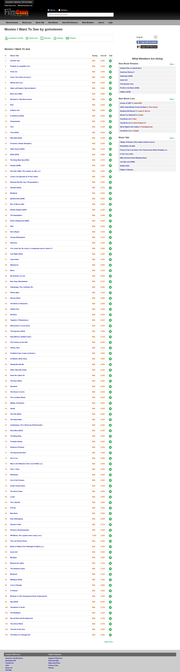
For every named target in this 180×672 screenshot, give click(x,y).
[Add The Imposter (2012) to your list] (110, 331)
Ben (135, 119)
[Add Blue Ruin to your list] (110, 513)
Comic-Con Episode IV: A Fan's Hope (24, 176)
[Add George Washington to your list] (110, 237)
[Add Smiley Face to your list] (110, 309)
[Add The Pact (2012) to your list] (110, 381)
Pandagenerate (147, 127)
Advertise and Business (14, 658)
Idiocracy (13, 243)
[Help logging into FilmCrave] (155, 38)
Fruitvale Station (16, 441)
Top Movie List (125, 119)
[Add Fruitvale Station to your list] (110, 441)
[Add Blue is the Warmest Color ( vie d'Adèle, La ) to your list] (110, 464)
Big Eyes (13, 557)
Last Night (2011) (16, 254)
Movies (52, 10)
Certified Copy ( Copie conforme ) (22, 353)
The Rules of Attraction (19, 303)
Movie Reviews (12, 23)
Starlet (12, 408)
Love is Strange (16, 585)
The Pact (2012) (16, 381)
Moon (12, 270)
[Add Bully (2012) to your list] (110, 154)
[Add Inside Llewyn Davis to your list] (110, 486)
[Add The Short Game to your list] (110, 491)
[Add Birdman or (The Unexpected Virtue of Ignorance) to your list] (110, 596)
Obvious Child (15, 524)
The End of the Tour (17, 629)
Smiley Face (14, 309)
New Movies (53, 23)
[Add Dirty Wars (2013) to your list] (110, 430)
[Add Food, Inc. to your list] (110, 72)
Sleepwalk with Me (17, 364)
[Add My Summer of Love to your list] (110, 276)
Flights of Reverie (126, 170)
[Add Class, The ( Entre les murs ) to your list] (110, 77)
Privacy (51, 668)
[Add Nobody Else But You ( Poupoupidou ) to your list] (110, 182)
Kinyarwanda (15, 121)
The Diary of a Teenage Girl (20, 635)
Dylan (141, 115)
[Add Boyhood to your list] (110, 574)
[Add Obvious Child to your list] (110, 524)
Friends (73, 38)
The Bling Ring (15, 436)
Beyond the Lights (17, 563)
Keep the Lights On (17, 375)
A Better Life (15, 110)
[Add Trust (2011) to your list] (110, 132)
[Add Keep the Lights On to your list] (110, 375)
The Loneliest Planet (17, 397)
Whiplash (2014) (16, 579)
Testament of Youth (17, 607)
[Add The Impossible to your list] (110, 419)
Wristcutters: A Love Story (20, 326)
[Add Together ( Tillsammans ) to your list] (110, 320)
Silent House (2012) (17, 149)
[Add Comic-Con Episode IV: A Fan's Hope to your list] (110, 176)
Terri (12, 127)
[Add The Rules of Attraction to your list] (110, 303)
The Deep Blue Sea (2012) (19, 160)
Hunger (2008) (15, 165)
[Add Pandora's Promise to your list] (110, 447)
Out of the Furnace (17, 480)
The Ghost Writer (16, 624)
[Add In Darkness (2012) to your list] (110, 116)
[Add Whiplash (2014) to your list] (110, 579)
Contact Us (9, 663)
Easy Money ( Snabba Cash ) (20, 337)
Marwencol (14, 265)
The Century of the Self (18, 342)
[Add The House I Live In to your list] (110, 392)
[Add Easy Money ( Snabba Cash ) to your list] (110, 337)
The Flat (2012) (15, 414)
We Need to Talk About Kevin (21, 99)
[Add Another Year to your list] (110, 61)
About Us (8, 668)
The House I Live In (17, 392)
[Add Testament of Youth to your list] (110, 607)
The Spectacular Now (18, 453)
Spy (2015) (14, 602)
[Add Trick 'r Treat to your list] (110, 469)
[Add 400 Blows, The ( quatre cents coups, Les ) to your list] (110, 535)
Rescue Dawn (15, 298)
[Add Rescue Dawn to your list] (110, 298)
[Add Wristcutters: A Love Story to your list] (110, 326)
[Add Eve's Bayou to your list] (110, 232)
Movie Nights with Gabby (129, 127)
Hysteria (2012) (15, 187)
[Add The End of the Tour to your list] (110, 629)
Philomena (14, 475)
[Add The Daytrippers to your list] (110, 215)
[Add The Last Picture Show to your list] (110, 541)
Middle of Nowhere (17, 403)
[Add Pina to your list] (110, 105)
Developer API (10, 660)
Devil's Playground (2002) (19, 221)
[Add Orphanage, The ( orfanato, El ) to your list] (110, 287)
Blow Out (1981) (16, 94)
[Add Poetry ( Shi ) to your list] (110, 348)
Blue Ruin (14, 513)
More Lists (108, 642)
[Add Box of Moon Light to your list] (110, 204)
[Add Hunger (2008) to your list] (110, 165)
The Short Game (16, 491)
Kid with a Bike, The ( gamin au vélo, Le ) (25, 171)
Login (110, 23)
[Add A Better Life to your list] (110, 110)
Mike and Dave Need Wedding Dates (133, 158)
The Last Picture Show (18, 541)
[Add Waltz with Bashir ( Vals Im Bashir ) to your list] (110, 88)
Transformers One (126, 84)
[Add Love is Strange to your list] (110, 585)
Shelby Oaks (124, 166)
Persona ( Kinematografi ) (19, 530)
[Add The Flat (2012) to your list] (110, 414)
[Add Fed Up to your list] (110, 508)
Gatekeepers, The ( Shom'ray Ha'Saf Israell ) (26, 425)
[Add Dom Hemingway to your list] (110, 519)
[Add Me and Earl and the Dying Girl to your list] (110, 618)
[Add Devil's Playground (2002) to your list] (110, 221)
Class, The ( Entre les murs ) (20, 77)
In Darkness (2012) (17, 116)
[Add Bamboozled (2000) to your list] (110, 198)
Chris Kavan (153, 107)
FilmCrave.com (10, 5)
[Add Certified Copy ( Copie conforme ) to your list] (110, 353)
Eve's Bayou (14, 232)
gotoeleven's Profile (15, 38)
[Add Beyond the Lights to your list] (110, 563)
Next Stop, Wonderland (18, 281)
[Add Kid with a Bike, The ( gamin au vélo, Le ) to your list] (110, 171)
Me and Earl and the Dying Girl (21, 618)
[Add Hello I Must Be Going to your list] (110, 370)
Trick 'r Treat (14, 469)
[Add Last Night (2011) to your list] (110, 254)
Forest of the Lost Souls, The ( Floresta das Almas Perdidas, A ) (143, 150)
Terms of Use (53, 665)
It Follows (14, 590)
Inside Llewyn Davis (17, 486)
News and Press (54, 663)
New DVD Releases (70, 23)
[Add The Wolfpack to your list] (110, 613)
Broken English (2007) (18, 210)
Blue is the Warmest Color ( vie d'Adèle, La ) (26, 464)
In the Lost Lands (126, 154)
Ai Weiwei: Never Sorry (18, 359)
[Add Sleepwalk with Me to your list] (110, 364)
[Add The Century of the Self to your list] (110, 342)
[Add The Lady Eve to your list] (110, 502)
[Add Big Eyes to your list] (110, 557)
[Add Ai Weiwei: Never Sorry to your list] (110, 359)
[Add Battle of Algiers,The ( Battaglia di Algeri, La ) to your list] (110, 546)
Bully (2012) (14, 154)
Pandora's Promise (17, 447)
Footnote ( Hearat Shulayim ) (21, 143)
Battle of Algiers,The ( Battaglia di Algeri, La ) (27, 546)
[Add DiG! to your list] (110, 226)
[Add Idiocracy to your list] (110, 243)
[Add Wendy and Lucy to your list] (110, 83)
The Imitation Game (17, 568)
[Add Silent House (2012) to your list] (110, 149)
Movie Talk (40, 23)
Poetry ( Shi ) (15, 348)
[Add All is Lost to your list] (110, 458)
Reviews (48, 38)
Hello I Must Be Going (18, 370)
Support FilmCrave (55, 658)
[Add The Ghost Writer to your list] (110, 624)
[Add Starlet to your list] (110, 408)
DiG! (12, 226)
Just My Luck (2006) (127, 162)
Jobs (7, 665)
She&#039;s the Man (127, 146)
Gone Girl (13, 552)
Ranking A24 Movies (127, 111)
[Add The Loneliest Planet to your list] (110, 397)
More (172, 64)
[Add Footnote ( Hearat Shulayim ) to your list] (110, 143)
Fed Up (13, 508)
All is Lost (14, 458)
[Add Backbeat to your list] (110, 193)
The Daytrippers (16, 215)
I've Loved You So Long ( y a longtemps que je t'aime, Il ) (31, 248)
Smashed (13, 386)
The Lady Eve (15, 502)
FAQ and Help (53, 660)
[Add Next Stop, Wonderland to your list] (110, 281)
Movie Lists (27, 23)
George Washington (17, 237)
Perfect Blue (14, 292)
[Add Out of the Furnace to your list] (110, 480)
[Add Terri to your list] (110, 127)
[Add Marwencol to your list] (110, 265)
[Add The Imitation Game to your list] (110, 568)
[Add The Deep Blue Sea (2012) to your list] (110, 160)
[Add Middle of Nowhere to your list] (110, 403)
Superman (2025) (126, 76)
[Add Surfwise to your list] (110, 314)
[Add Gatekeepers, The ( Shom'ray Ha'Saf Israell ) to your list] (110, 425)
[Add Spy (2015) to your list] (110, 602)
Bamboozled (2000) (17, 198)
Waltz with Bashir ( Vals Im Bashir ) (23, 88)
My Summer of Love (17, 276)
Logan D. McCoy (144, 111)
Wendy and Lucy (16, 83)
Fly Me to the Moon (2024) (129, 88)
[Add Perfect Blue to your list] (110, 292)
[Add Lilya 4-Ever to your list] (110, 259)
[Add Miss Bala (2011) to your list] (110, 138)
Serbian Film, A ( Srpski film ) (131, 68)
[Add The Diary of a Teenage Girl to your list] (110, 635)
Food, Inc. (14, 72)
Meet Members (88, 23)
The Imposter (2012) (17, 331)
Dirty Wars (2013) (16, 430)
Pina (12, 105)
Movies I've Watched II (128, 115)
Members (64, 10)
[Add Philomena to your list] (110, 475)
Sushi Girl (123, 80)
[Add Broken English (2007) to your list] (110, 210)
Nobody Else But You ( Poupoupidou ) (24, 182)
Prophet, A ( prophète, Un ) (20, 66)
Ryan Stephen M (140, 123)
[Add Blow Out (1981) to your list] (110, 94)
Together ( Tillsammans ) (19, 320)
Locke (12, 497)
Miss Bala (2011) (16, 138)
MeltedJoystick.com (25, 5)
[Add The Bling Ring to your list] (110, 436)
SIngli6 (136, 131)
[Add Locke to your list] (110, 497)
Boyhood (13, 574)
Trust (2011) (14, 132)
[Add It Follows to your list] (110, 590)
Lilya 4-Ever (14, 259)
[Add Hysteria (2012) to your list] (110, 187)
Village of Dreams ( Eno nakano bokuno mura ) (137, 142)
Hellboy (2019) (125, 92)
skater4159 (138, 103)
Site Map (8, 670)
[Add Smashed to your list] (110, 386)
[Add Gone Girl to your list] (110, 552)
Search (101, 23)
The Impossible (16, 419)
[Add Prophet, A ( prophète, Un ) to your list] (110, 66)
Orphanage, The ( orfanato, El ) (21, 287)
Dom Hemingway (16, 519)
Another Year (15, 61)
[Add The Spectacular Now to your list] (110, 453)
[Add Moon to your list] (110, 270)
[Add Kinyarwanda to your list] (110, 121)
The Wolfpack (15, 613)
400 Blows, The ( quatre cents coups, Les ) (26, 535)
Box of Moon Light (17, 204)
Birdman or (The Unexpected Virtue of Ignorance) (28, 596)
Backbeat (13, 193)
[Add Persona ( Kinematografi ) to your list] (110, 530)
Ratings (60, 38)
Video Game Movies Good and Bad (133, 107)
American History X (127, 72)
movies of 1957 (125, 103)
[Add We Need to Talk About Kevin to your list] (110, 99)
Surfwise (13, 314)
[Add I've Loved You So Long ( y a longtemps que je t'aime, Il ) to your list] (110, 248)
